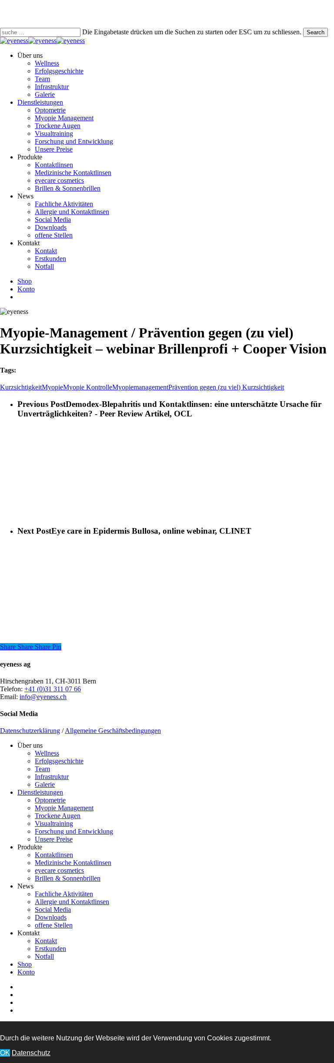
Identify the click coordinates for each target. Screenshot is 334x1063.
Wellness (47, 753)
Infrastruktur (52, 776)
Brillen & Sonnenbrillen (67, 878)
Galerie (45, 784)
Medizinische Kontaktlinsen (73, 862)
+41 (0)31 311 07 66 (52, 689)
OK (5, 1052)
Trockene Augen (57, 815)
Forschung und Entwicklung (74, 831)
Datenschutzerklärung (30, 730)
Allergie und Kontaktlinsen (72, 901)
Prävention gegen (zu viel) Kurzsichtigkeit (226, 387)
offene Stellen (54, 925)
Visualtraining (54, 823)
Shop (24, 964)
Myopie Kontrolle (87, 387)
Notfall (44, 956)
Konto (26, 972)
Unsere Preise (54, 839)
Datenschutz (31, 1052)
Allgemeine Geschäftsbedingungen (113, 730)
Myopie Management (64, 808)
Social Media (53, 909)
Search (315, 32)
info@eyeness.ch (43, 696)
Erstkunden (50, 948)
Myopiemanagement (140, 387)
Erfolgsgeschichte (59, 761)
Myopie (52, 387)
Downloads (51, 917)
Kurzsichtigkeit (21, 387)
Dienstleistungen (40, 792)
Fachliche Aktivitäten (64, 894)
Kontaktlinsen (54, 854)
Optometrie (50, 800)
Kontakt (46, 940)
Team (42, 768)
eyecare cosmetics (59, 870)
